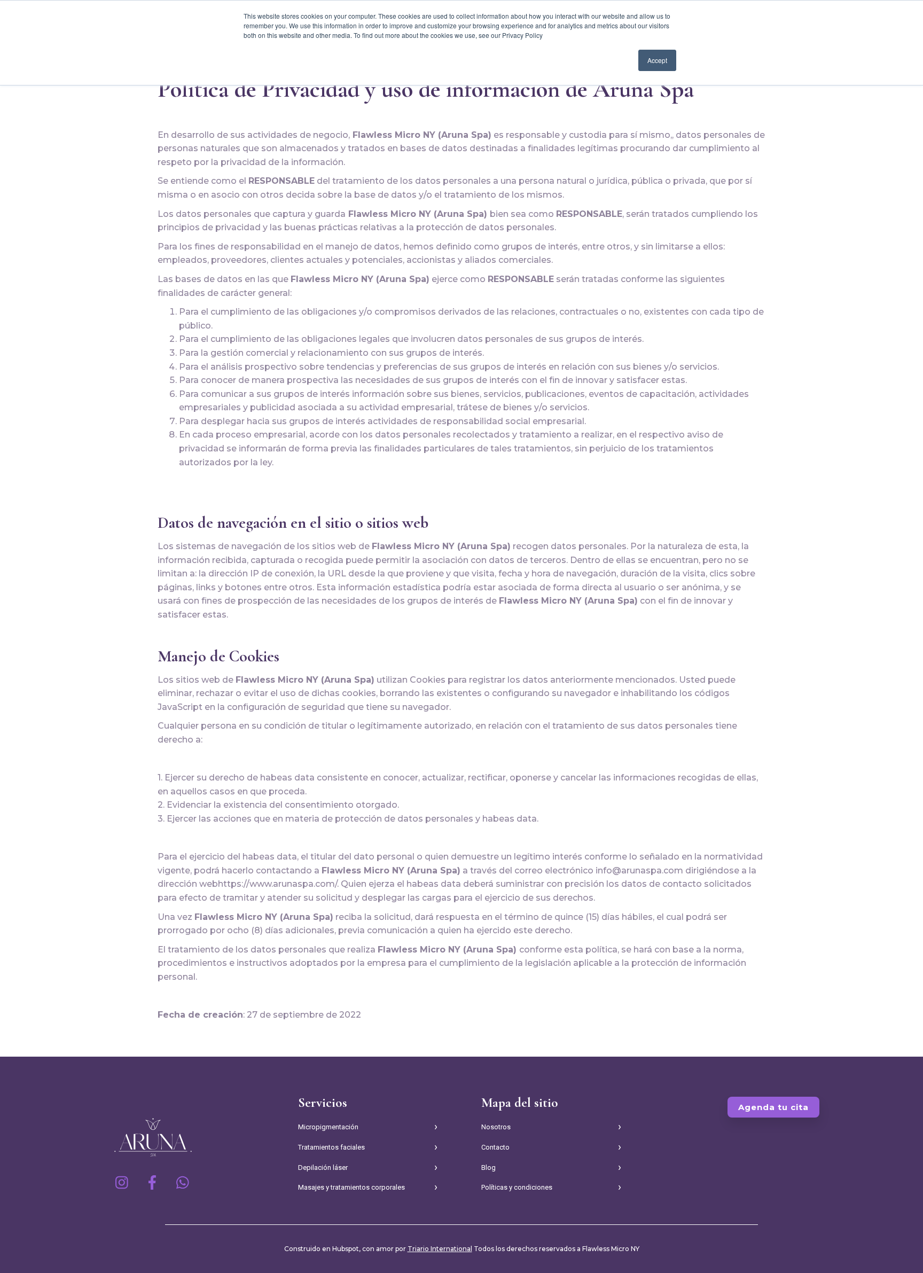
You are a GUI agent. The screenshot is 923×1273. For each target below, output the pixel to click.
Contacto (495, 1147)
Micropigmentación (328, 1127)
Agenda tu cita (773, 1107)
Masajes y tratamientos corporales (351, 1187)
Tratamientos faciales (331, 1147)
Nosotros (496, 1127)
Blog (488, 1167)
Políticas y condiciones (516, 1187)
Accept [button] (657, 60)
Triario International (440, 1249)
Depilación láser (323, 1167)
